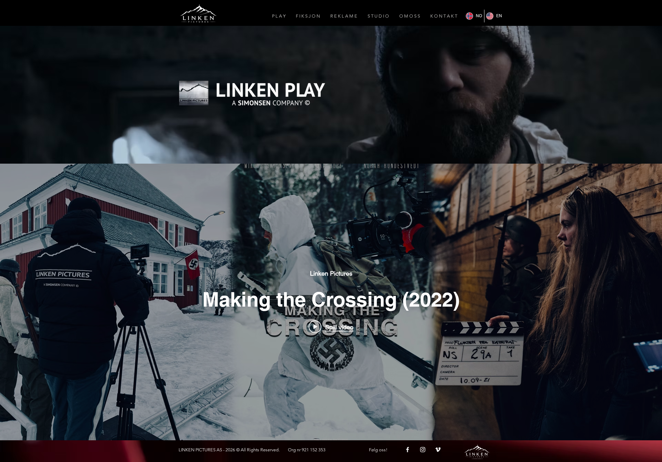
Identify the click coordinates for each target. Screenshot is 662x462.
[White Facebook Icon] (407, 449)
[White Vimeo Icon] (437, 449)
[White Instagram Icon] (422, 449)
